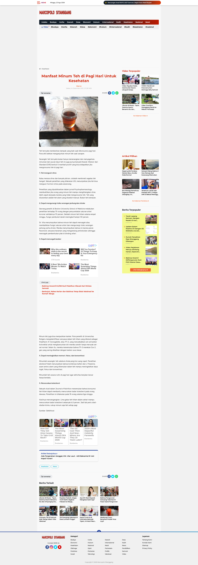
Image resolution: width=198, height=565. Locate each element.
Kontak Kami (146, 543)
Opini (89, 548)
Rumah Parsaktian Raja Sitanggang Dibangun (133, 239)
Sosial (73, 554)
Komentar (47, 93)
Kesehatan (128, 22)
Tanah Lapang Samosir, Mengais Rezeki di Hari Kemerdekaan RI (132, 218)
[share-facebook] (109, 93)
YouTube (61, 550)
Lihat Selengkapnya (140, 270)
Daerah (70, 22)
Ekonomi (87, 22)
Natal (147, 22)
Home (43, 3)
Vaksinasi (108, 554)
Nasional (139, 22)
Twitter (56, 550)
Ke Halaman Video (140, 116)
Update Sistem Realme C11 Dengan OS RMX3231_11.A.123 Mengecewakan (135, 229)
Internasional (108, 22)
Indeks (44, 22)
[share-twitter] (113, 93)
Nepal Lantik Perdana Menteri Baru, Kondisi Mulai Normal (129, 173)
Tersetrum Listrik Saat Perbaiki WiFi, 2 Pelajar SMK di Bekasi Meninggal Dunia (150, 192)
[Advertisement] (102, 10)
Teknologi (91, 554)
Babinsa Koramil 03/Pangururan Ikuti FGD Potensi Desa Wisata (134, 260)
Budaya (53, 22)
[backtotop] (99, 532)
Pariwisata (108, 548)
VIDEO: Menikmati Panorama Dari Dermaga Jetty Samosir (150, 88)
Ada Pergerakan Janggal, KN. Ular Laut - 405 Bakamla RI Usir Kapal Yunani (67, 457)
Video (45, 27)
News (55, 466)
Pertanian (91, 551)
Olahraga (74, 548)
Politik (107, 551)
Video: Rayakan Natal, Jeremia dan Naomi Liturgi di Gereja (129, 88)
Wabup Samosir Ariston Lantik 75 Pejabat (122, 2)
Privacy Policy (147, 548)
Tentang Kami (147, 540)
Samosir (125, 551)
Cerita (61, 22)
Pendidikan (126, 548)
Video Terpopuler (131, 71)
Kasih (118, 22)
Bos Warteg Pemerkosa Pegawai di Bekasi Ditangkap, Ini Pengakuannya (130, 192)
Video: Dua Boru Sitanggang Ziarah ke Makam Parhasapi (149, 107)
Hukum (96, 22)
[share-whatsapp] (116, 93)
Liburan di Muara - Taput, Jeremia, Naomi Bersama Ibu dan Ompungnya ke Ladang (130, 107)
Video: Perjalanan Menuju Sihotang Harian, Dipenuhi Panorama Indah (132, 250)
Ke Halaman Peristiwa (140, 201)
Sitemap (145, 545)
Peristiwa (74, 551)
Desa (78, 22)
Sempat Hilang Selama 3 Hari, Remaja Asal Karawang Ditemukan (150, 173)
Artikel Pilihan (129, 156)
